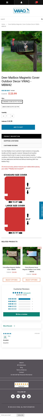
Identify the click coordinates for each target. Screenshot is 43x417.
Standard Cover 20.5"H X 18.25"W (12, 101)
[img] (7, 333)
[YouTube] (29, 396)
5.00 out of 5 (26, 293)
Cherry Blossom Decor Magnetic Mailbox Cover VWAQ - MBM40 (31, 269)
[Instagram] (18, 396)
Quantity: (4, 112)
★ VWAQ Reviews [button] (42, 210)
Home (3, 24)
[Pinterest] (23, 396)
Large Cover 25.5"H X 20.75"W (10, 107)
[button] (6, 90)
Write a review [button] (21, 314)
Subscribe (20, 415)
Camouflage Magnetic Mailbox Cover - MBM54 (11, 268)
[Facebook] (13, 396)
